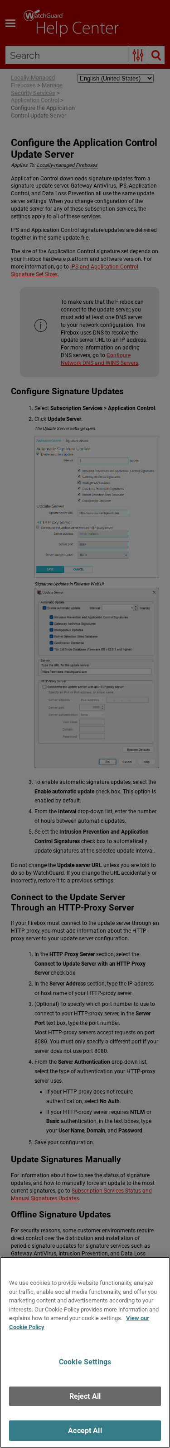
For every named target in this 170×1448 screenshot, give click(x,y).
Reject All (85, 1396)
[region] (85, 1352)
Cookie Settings (85, 1362)
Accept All (85, 1430)
